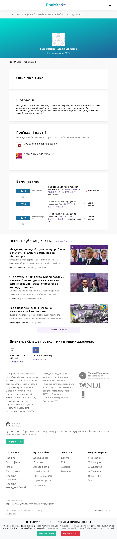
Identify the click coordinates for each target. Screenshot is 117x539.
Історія (10, 466)
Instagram (96, 462)
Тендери (66, 471)
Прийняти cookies (46, 533)
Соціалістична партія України (40, 143)
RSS (63, 462)
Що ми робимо (41, 452)
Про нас (10, 457)
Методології (13, 471)
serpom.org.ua (40, 359)
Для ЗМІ (65, 457)
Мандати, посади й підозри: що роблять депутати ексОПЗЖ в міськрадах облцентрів (37, 253)
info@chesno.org (103, 510)
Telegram (95, 471)
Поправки (39, 485)
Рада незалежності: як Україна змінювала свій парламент (30, 309)
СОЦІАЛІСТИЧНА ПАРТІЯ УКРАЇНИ (61, 205)
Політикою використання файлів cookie (60, 528)
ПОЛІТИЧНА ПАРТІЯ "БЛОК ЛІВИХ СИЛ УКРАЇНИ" (64, 190)
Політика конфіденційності (16, 485)
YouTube (95, 475)
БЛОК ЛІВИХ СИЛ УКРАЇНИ (39, 154)
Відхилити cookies (70, 533)
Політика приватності (13, 477)
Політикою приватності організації (99, 528)
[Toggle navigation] (6, 5)
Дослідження (40, 457)
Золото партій (41, 466)
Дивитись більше (62, 241)
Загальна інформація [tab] (23, 61)
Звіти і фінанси (14, 462)
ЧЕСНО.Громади (42, 475)
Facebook (95, 457)
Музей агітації (41, 471)
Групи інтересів (42, 480)
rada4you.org (16, 361)
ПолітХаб (38, 462)
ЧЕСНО (16, 423)
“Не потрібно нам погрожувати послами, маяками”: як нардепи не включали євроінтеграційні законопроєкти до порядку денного (37, 282)
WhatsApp (96, 466)
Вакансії (65, 466)
